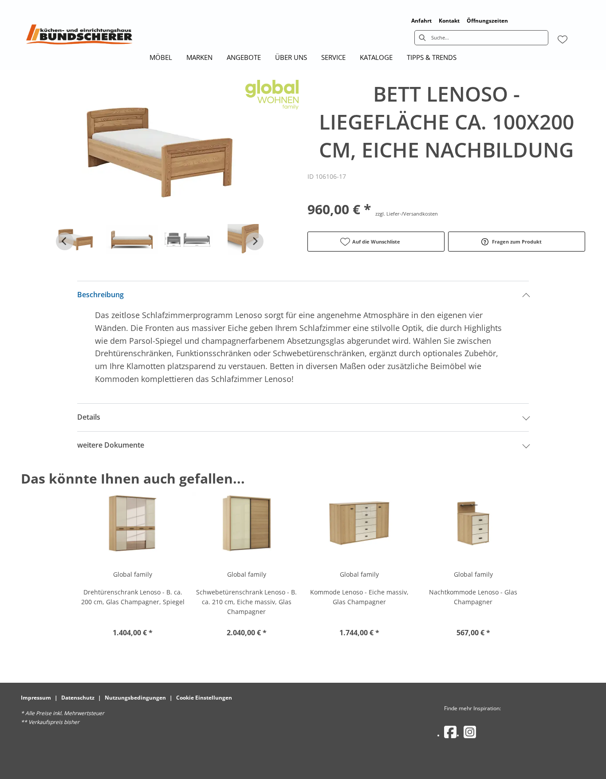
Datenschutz (77, 697)
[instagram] (470, 731)
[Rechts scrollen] (255, 241)
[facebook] (450, 731)
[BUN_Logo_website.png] (79, 36)
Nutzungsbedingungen (135, 697)
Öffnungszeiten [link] (487, 20)
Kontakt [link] (449, 20)
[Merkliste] (562, 39)
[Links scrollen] (65, 241)
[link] (161, 57)
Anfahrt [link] (421, 20)
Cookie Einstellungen (204, 697)
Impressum (36, 697)
